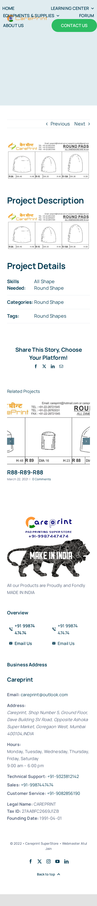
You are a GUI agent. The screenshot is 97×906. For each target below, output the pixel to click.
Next (79, 124)
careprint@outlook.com (44, 694)
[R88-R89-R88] (48, 433)
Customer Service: (26, 793)
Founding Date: (23, 818)
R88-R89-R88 (25, 472)
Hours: (14, 744)
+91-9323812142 (63, 776)
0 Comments (41, 479)
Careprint (20, 679)
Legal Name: (20, 804)
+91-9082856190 (63, 793)
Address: (16, 705)
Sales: (13, 785)
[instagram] (48, 861)
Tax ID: (14, 811)
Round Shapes (50, 316)
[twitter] (39, 861)
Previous (60, 124)
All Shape (44, 281)
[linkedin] (66, 861)
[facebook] (30, 861)
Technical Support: (26, 776)
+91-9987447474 (37, 785)
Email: (13, 694)
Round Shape (49, 288)
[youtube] (57, 861)
